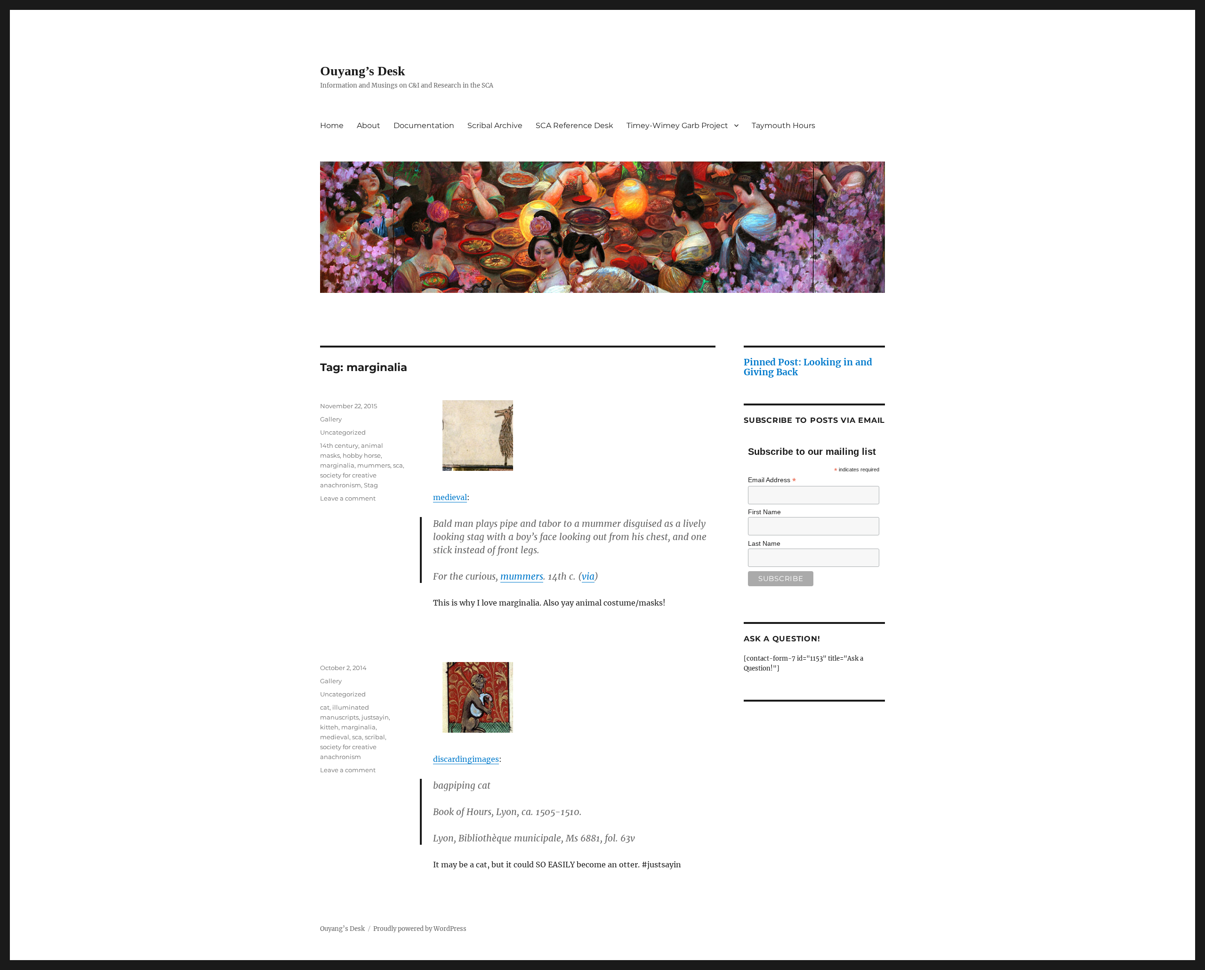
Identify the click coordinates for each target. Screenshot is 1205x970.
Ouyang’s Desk (362, 71)
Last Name (764, 543)
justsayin (375, 717)
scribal (375, 737)
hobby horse (362, 455)
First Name (764, 512)
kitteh (329, 727)
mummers (521, 576)
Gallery (331, 419)
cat (324, 707)
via (588, 576)
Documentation (424, 125)
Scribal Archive (494, 125)
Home (332, 125)
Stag (371, 485)
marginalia (337, 465)
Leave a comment (348, 498)
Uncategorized (343, 432)
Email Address (772, 480)
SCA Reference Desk (574, 125)
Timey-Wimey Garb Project (677, 125)
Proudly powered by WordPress (419, 929)
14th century (339, 445)
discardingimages (466, 759)
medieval (450, 497)
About (368, 125)
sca (398, 465)
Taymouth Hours (783, 125)
